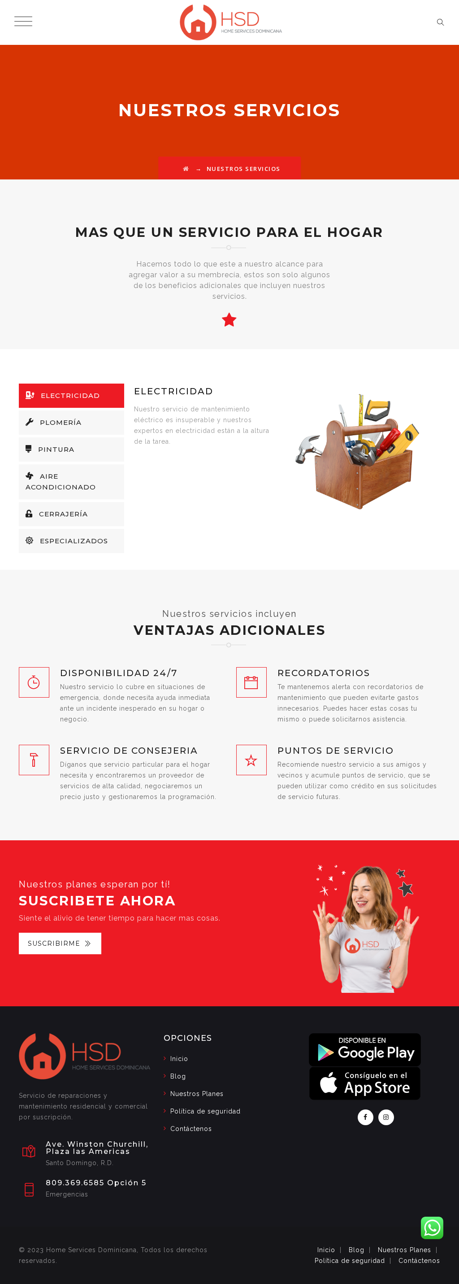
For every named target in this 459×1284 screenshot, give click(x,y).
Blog (178, 1076)
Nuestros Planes (197, 1093)
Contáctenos (191, 1128)
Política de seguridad (205, 1111)
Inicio (179, 1058)
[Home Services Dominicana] (231, 22)
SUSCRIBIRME (54, 943)
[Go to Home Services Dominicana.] (186, 169)
